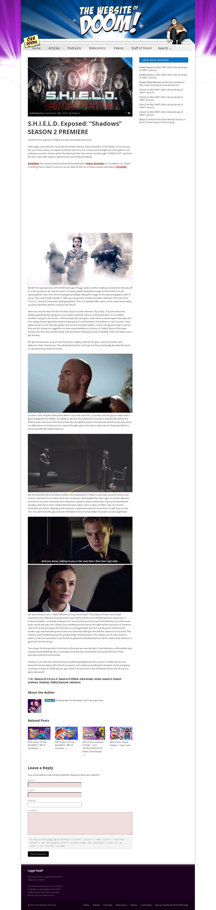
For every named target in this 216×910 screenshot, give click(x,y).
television (75, 682)
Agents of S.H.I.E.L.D (46, 678)
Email (31, 790)
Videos (118, 48)
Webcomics (97, 48)
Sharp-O (49, 700)
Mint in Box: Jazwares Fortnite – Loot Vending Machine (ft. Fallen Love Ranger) (93, 747)
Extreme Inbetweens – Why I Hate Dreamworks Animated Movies (162, 84)
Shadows (44, 682)
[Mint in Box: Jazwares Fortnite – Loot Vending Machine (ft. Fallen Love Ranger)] (94, 739)
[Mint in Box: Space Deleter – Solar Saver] (121, 739)
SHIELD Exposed (128, 62)
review (97, 678)
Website (32, 800)
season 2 (107, 678)
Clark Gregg (86, 678)
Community (146, 905)
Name (31, 780)
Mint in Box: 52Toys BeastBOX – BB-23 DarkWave (37, 745)
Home (36, 48)
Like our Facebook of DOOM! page (171, 905)
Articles (54, 48)
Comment (32, 810)
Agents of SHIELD (68, 678)
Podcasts (74, 48)
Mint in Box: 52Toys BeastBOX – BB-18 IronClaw (64, 745)
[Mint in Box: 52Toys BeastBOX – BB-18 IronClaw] (66, 739)
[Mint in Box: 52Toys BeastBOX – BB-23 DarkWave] (39, 739)
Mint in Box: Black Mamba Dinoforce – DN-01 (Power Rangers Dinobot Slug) (163, 121)
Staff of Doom (141, 48)
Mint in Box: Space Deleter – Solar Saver (120, 744)
